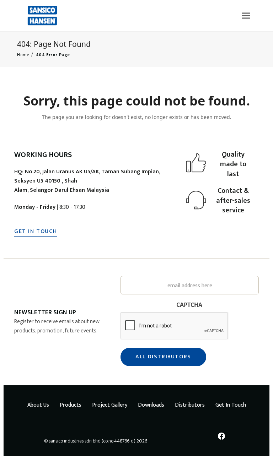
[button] (246, 15)
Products (70, 405)
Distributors (190, 405)
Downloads (151, 405)
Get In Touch (230, 405)
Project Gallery (109, 405)
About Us (38, 405)
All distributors (163, 357)
